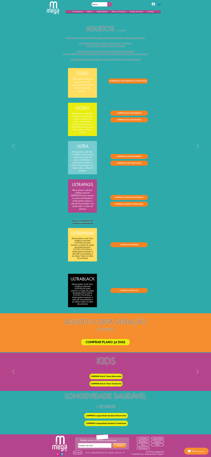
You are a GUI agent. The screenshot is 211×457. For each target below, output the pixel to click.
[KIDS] (105, 266)
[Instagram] (57, 454)
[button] (77, 11)
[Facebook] (61, 454)
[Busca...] (109, 4)
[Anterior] (13, 146)
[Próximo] (197, 146)
